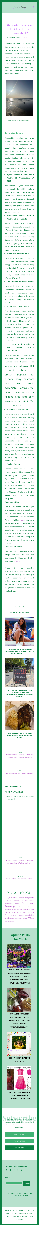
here (22, 520)
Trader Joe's (26, 912)
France (21, 907)
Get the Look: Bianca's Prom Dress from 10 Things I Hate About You (19, 1095)
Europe (17, 904)
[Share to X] (15, 607)
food (7, 918)
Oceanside (26, 910)
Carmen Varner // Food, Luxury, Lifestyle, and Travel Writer (20, 1214)
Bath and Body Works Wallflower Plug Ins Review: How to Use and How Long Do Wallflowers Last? (19, 1020)
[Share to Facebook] (19, 607)
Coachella (16, 900)
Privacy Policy (15, 1193)
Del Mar (25, 900)
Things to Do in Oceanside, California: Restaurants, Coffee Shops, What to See (19, 651)
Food (25, 1195)
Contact (17, 1195)
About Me (28, 1193)
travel (26, 38)
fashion (31, 915)
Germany (31, 907)
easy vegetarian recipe (21, 915)
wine (12, 921)
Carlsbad (8, 900)
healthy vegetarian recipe (18, 918)
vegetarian (8, 921)
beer (12, 915)
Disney (32, 900)
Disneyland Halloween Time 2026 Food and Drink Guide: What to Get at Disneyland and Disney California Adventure (19, 976)
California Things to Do (26, 898)
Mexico (19, 910)
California (13, 897)
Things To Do (16, 912)
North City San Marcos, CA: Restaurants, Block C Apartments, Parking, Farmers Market (19, 693)
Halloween (8, 909)
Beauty (7, 898)
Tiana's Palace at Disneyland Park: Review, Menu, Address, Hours (19, 735)
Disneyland (8, 904)
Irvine (14, 909)
